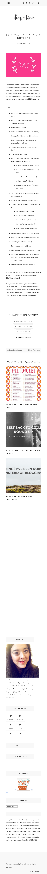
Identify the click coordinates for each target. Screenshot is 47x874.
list (23, 337)
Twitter (20, 728)
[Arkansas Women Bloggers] (23, 790)
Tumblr (10, 737)
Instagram (20, 719)
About (8, 698)
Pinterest (10, 728)
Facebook (20, 737)
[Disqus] (23, 540)
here (31, 113)
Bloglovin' (10, 719)
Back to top (35, 871)
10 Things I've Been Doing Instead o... (19, 497)
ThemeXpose (24, 864)
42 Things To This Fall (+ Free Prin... (21, 405)
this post (15, 295)
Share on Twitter (25, 326)
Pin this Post (25, 331)
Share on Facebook (24, 321)
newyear (28, 337)
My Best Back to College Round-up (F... (23, 451)
